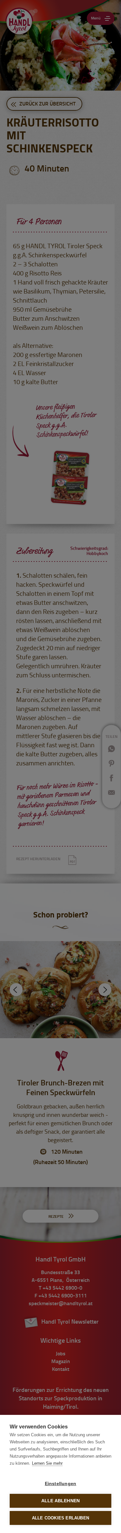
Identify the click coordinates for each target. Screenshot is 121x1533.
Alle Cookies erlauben (60, 1518)
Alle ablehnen (60, 1500)
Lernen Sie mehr (47, 1463)
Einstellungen (60, 1483)
